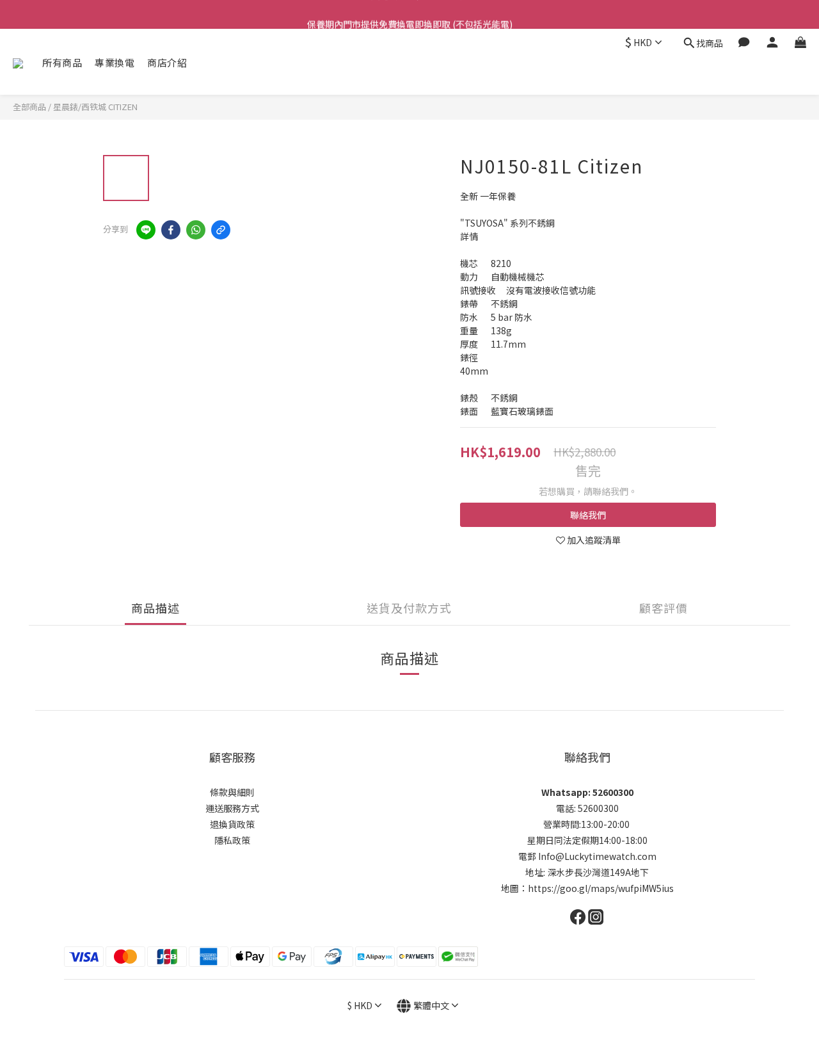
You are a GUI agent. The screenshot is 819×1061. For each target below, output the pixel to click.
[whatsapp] (195, 229)
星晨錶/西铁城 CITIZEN (95, 107)
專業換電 (114, 62)
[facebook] (170, 229)
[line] (145, 229)
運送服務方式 (232, 808)
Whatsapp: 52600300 (587, 792)
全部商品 (29, 107)
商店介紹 (167, 62)
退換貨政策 (232, 824)
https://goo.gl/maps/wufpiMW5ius (601, 888)
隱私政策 (232, 840)
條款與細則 (232, 792)
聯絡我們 (588, 514)
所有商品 (62, 62)
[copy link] (220, 229)
